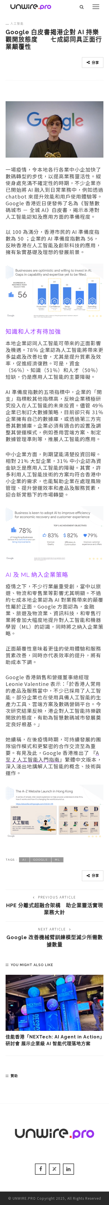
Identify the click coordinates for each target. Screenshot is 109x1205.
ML (57, 859)
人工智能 (17, 23)
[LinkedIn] (68, 1169)
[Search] (81, 6)
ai (24, 859)
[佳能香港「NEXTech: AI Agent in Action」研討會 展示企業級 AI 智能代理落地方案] (54, 1003)
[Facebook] (40, 1169)
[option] (54, 1011)
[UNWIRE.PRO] (31, 6)
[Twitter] (54, 1169)
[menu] (96, 6)
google (40, 859)
